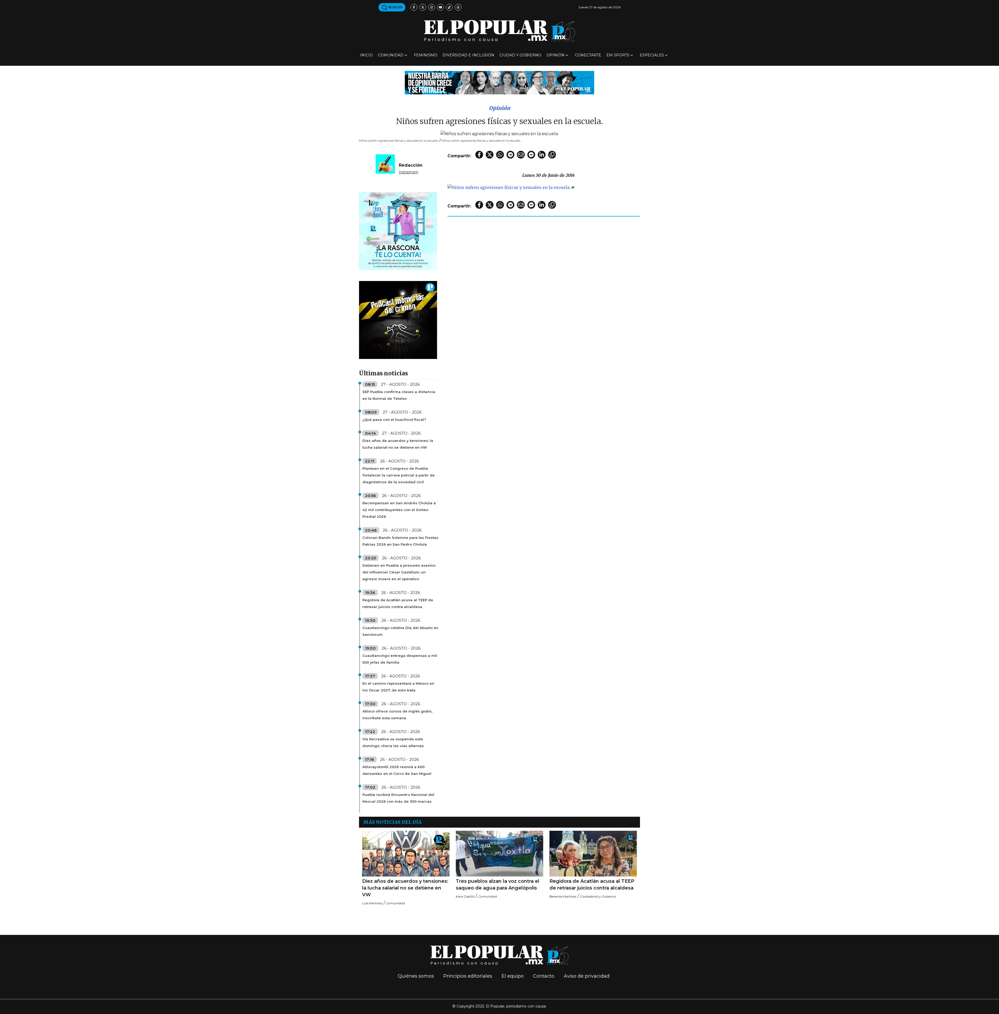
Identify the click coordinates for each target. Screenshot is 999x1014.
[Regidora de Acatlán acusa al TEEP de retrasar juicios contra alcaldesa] (593, 854)
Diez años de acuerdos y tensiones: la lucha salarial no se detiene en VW (397, 444)
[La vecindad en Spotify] (398, 230)
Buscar (395, 7)
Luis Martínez (372, 903)
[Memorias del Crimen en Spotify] (398, 319)
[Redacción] (385, 163)
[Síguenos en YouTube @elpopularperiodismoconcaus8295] (440, 7)
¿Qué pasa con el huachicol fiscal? (394, 419)
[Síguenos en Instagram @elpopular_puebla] (431, 7)
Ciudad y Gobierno (520, 55)
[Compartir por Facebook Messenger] (531, 155)
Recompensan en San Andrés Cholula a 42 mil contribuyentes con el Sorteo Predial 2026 (399, 510)
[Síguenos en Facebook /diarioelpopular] (414, 7)
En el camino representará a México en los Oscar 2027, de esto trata (398, 686)
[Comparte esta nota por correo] (521, 155)
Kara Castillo (465, 896)
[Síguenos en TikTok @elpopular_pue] (449, 7)
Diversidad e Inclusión (468, 55)
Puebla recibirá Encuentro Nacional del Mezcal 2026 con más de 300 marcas (398, 798)
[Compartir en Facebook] (479, 155)
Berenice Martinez (563, 896)
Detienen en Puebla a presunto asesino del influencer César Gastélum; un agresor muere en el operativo (399, 572)
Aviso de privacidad (587, 976)
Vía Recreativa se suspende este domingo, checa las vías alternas (393, 742)
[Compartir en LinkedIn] (541, 155)
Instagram (408, 172)
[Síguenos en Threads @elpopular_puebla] (458, 7)
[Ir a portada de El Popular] (499, 30)
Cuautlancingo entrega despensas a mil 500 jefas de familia (399, 658)
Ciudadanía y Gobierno (598, 896)
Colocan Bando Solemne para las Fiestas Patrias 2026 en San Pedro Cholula (400, 540)
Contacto (543, 976)
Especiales (652, 55)
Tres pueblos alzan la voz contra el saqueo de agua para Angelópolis (497, 884)
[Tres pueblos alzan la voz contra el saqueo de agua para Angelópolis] (499, 854)
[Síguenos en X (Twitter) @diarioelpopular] (422, 7)
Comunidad (391, 55)
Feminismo (425, 55)
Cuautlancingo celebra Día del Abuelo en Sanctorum (400, 631)
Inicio (366, 55)
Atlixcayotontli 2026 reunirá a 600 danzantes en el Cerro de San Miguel (396, 770)
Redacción (410, 165)
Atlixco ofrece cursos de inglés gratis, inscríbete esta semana (397, 714)
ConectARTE (588, 55)
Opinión (556, 55)
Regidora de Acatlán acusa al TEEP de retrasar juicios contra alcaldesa (397, 603)
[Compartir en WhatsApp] (500, 155)
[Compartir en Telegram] (510, 155)
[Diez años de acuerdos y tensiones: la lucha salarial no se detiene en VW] (406, 853)
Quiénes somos (416, 976)
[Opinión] (499, 82)
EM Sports (617, 55)
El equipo (513, 976)
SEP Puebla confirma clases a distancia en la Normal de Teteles (398, 395)
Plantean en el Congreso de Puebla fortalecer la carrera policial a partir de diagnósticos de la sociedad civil (398, 475)
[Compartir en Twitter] (489, 155)
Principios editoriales (467, 976)
